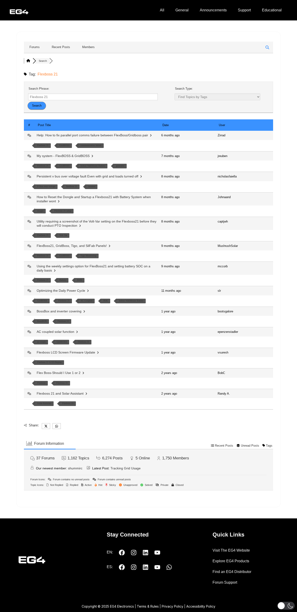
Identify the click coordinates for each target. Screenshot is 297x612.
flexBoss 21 (71, 186)
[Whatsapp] (169, 567)
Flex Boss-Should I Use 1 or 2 (59, 373)
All (162, 10)
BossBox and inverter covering (60, 311)
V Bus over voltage (46, 186)
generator (120, 165)
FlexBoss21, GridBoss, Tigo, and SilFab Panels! (73, 246)
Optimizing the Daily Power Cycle (62, 290)
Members (88, 47)
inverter (91, 186)
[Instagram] (134, 553)
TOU (105, 300)
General (182, 10)
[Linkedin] (145, 553)
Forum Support (225, 582)
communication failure (91, 145)
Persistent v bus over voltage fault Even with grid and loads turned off (88, 176)
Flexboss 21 (42, 145)
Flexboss (41, 383)
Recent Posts (61, 47)
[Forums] (28, 60)
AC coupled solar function (56, 332)
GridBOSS (64, 145)
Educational (272, 10)
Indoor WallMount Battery (93, 165)
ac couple (41, 341)
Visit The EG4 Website (231, 550)
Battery (62, 280)
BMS (79, 280)
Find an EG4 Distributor (232, 572)
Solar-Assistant (44, 403)
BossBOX (42, 321)
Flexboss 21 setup (62, 210)
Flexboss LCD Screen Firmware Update (67, 352)
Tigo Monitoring (88, 255)
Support (244, 10)
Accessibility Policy (200, 606)
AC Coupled (86, 300)
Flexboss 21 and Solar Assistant (61, 393)
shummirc (75, 468)
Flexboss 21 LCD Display (49, 362)
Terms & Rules (148, 606)
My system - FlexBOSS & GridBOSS (64, 156)
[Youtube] (157, 553)
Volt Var (63, 235)
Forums (34, 47)
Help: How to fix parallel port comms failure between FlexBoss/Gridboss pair (93, 135)
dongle (40, 210)
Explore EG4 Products (231, 561)
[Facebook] (122, 553)
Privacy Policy (172, 606)
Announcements (213, 10)
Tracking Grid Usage (125, 468)
